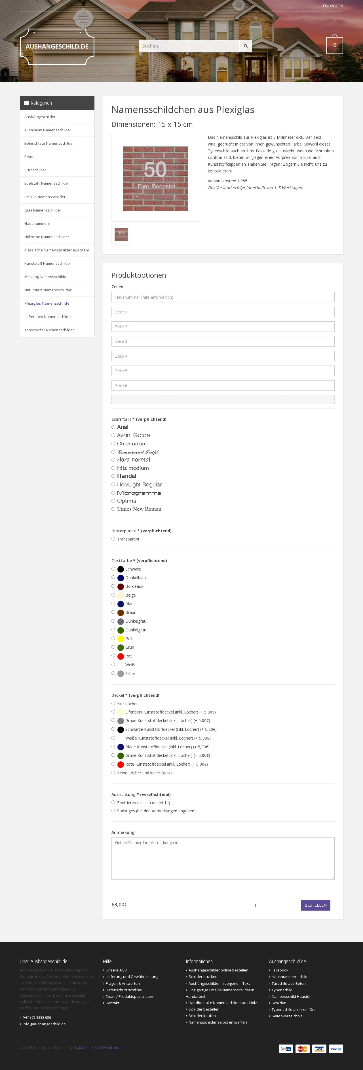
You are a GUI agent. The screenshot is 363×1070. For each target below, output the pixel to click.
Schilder (279, 1002)
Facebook (280, 970)
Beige (130, 595)
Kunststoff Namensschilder (47, 263)
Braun (130, 612)
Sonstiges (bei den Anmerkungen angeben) (156, 810)
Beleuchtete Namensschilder (49, 143)
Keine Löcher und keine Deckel (145, 773)
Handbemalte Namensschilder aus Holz (223, 1002)
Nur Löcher (127, 703)
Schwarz (132, 569)
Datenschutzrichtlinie (124, 989)
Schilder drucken (203, 976)
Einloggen (333, 5)
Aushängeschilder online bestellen (218, 970)
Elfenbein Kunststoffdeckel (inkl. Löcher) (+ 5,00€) (170, 712)
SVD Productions (109, 1047)
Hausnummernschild (289, 976)
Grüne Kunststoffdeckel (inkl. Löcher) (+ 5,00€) (167, 755)
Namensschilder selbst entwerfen (218, 1022)
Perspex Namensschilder (50, 316)
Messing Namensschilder (46, 276)
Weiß (129, 664)
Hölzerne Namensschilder (46, 236)
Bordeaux (133, 586)
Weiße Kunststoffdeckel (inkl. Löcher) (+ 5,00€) (167, 738)
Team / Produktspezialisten (129, 996)
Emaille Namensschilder (45, 196)
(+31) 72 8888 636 (37, 1017)
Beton (29, 156)
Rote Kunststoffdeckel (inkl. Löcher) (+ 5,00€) (166, 764)
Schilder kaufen (202, 1015)
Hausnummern (37, 223)
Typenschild (282, 989)
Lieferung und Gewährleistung (132, 976)
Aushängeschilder (40, 116)
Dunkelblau (135, 577)
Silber (129, 673)
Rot (128, 656)
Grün (129, 647)
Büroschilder (35, 169)
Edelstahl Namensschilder (46, 183)
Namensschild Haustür (291, 996)
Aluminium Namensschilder (47, 130)
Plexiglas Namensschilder (47, 303)
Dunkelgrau (135, 621)
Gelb (129, 638)
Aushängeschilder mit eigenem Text (219, 983)
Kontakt (112, 1002)
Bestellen (316, 905)
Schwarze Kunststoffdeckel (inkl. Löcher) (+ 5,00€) (170, 729)
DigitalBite (82, 1047)
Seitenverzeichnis (287, 1015)
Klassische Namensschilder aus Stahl (56, 250)
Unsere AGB (116, 970)
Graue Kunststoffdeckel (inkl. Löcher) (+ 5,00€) (167, 720)
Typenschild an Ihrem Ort (293, 1009)
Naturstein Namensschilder (47, 289)
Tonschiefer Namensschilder (49, 329)
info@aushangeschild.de (44, 1023)
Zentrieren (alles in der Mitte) (143, 802)
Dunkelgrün (135, 630)
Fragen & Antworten (123, 983)
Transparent (128, 539)
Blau (129, 603)
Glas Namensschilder (42, 210)
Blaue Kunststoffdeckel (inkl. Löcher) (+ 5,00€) (167, 746)
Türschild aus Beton (289, 983)
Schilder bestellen (204, 1009)
